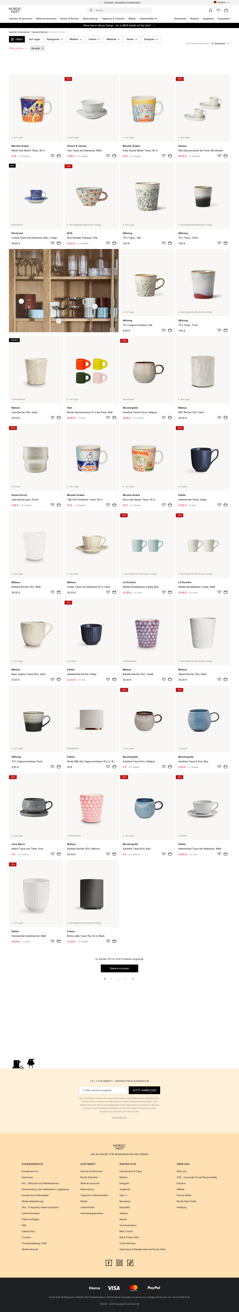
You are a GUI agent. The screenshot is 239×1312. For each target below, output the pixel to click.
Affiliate (181, 1189)
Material (111, 39)
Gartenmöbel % (148, 18)
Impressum (27, 1177)
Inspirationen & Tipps (131, 1171)
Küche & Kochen (69, 18)
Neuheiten (180, 18)
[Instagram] (119, 1262)
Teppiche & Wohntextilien (94, 1195)
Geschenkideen (128, 1225)
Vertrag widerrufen (119, 1117)
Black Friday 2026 (129, 1237)
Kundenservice (30, 1171)
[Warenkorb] (226, 10)
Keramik (36, 48)
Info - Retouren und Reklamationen (40, 1183)
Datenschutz (28, 1231)
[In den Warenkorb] (59, 156)
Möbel (132, 18)
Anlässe (124, 1213)
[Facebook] (108, 1262)
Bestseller (125, 1207)
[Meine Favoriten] (218, 10)
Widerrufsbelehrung (32, 1201)
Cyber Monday (128, 1243)
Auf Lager (34, 39)
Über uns (181, 1171)
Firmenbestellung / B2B (34, 1243)
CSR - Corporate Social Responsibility (197, 1177)
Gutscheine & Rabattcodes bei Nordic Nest (142, 1249)
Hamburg (181, 1207)
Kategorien (53, 39)
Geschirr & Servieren (20, 18)
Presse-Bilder (184, 1195)
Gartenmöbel (87, 1207)
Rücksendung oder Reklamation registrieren (45, 1189)
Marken (194, 18)
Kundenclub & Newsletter (35, 1195)
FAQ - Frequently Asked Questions (40, 1207)
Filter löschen (16, 48)
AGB (24, 1225)
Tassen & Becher (39, 32)
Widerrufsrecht (30, 1249)
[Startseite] (15, 10)
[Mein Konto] (210, 10)
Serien (130, 39)
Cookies (26, 1237)
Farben (93, 39)
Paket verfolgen (30, 1219)
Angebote (208, 18)
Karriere (181, 1183)
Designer (149, 39)
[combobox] (222, 2)
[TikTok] (130, 1262)
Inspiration (224, 18)
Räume (123, 1219)
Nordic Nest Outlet (186, 1201)
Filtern (19, 39)
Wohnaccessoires (46, 18)
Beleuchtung (90, 18)
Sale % (123, 1195)
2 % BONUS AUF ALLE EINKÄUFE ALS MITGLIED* (122, 2)
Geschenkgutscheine (91, 1213)
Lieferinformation (31, 1213)
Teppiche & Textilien (113, 18)
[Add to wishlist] (52, 156)
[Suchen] (91, 10)
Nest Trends (126, 1231)
